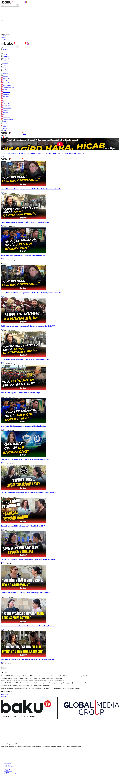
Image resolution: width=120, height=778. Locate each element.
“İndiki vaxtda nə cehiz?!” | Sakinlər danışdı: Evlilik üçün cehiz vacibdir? (25, 592)
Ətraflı (2, 156)
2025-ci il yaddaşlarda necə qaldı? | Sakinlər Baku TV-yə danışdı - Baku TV (26, 222)
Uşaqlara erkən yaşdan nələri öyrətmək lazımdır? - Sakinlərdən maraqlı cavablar (28, 659)
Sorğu (24, 134)
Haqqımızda (7, 769)
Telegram (3, 37)
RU (5, 40)
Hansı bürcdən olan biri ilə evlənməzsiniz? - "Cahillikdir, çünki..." (23, 526)
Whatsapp (3, 35)
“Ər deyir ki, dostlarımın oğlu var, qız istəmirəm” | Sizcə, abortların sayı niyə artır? (28, 559)
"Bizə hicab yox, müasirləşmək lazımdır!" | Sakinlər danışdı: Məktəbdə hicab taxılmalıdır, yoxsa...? (42, 153)
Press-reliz (6, 772)
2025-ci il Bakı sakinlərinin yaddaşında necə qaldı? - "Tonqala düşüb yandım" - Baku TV (31, 189)
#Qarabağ (3, 696)
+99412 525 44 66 (8, 766)
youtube (6, 137)
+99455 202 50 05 (8, 765)
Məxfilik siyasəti (8, 771)
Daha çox (3, 264)
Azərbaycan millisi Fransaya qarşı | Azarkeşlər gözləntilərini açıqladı (23, 255)
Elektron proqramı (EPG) (10, 774)
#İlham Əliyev (4, 694)
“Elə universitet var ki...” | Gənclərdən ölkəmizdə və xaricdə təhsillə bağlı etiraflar (28, 626)
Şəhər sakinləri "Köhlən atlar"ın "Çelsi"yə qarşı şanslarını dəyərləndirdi (25, 459)
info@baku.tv (7, 763)
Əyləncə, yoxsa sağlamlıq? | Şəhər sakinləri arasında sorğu (20, 393)
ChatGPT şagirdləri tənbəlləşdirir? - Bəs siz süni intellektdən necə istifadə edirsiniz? (28, 492)
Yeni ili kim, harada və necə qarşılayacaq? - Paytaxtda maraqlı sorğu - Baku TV (28, 326)
